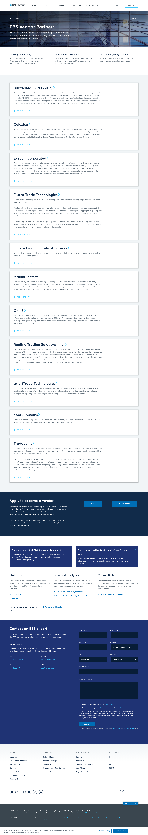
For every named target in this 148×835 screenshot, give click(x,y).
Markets (37, 5)
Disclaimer (46, 818)
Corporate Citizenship (18, 761)
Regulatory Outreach (84, 772)
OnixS (19, 311)
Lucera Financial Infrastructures (40, 248)
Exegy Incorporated (30, 158)
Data (47, 5)
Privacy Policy (108, 704)
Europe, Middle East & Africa (54, 768)
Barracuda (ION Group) (33, 88)
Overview (79, 757)
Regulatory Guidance (84, 764)
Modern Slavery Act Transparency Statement (110, 818)
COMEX (112, 768)
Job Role (82, 654)
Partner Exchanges (50, 761)
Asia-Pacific (47, 772)
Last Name (114, 630)
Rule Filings (80, 768)
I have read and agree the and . (102, 708)
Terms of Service (105, 708)
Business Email (85, 642)
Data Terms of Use (88, 818)
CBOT (111, 761)
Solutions (60, 5)
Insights (77, 5)
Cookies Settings (104, 831)
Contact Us (14, 779)
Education (92, 5)
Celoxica (21, 124)
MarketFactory (26, 277)
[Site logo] (17, 5)
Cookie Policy (119, 708)
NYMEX (112, 764)
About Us (13, 757)
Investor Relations (17, 772)
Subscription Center (17, 775)
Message (86, 679)
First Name (83, 630)
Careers (13, 768)
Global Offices (48, 757)
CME (110, 757)
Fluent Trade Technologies (36, 195)
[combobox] (124, 647)
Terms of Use (77, 818)
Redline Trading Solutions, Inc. (39, 344)
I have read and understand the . (97, 704)
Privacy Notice (55, 818)
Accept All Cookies (121, 831)
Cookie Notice (66, 818)
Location (114, 642)
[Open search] (117, 5)
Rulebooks (80, 761)
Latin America (48, 764)
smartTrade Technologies (34, 384)
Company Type (115, 654)
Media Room (15, 764)
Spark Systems (26, 415)
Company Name (85, 667)
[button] (74, 111)
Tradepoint (23, 443)
